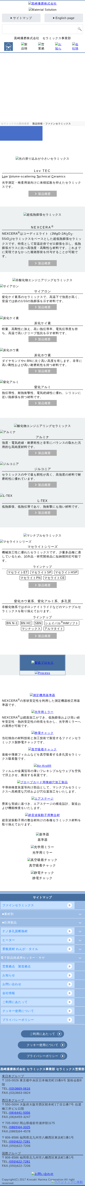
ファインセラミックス (18, 905)
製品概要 (44, 193)
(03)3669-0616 (19, 1088)
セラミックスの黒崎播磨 (15, 123)
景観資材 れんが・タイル (20, 949)
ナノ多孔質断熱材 (15, 931)
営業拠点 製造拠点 (16, 966)
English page (65, 18)
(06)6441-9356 (19, 1112)
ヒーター (8, 940)
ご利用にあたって (15, 1002)
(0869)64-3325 (19, 1127)
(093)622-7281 (19, 1141)
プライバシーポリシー (18, 1019)
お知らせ (8, 975)
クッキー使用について (18, 1011)
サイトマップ (22, 18)
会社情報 (8, 993)
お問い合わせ (11, 984)
